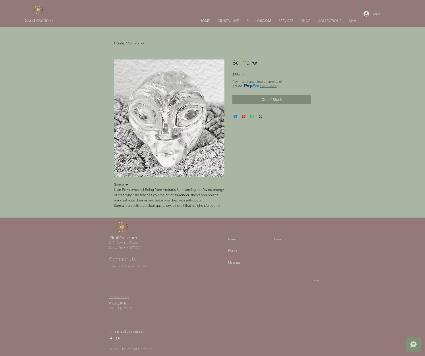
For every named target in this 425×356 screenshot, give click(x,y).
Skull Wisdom (39, 20)
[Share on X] (260, 116)
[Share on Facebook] (235, 116)
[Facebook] (111, 338)
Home (119, 43)
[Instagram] (118, 338)
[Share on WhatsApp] (252, 116)
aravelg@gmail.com (133, 266)
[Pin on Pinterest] (243, 116)
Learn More (268, 86)
